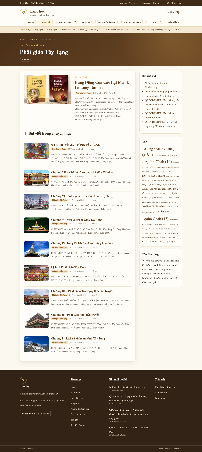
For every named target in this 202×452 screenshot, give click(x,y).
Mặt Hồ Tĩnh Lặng (152, 193)
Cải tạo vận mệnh (132, 22)
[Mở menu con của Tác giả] (160, 22)
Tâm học (37, 11)
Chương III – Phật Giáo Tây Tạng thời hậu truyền (82, 291)
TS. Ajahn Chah (148, 233)
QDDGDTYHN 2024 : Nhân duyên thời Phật (129, 429)
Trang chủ (123, 3)
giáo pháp (170, 172)
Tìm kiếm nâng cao (165, 387)
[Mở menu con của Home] (37, 22)
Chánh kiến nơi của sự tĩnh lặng (164, 167)
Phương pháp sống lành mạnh (160, 30)
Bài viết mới (158, 3)
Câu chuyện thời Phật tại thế (89, 30)
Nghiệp (163, 193)
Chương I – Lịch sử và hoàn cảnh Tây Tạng (78, 338)
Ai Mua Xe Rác (163, 156)
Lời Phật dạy (65, 22)
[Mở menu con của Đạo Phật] (54, 22)
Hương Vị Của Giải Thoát (153, 176)
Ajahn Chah (158, 161)
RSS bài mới (161, 392)
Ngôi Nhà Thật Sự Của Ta (160, 198)
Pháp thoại (85, 22)
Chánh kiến (149, 167)
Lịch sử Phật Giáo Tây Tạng (68, 267)
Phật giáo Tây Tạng (83, 93)
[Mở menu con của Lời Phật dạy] (75, 22)
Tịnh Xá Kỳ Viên (138, 30)
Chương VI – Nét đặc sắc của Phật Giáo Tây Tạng (82, 196)
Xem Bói (166, 238)
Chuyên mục (134, 3)
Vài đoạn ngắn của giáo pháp (151, 238)
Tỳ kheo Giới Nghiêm (170, 233)
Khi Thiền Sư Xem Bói (159, 180)
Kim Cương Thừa (59, 149)
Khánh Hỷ (171, 180)
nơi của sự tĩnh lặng (154, 202)
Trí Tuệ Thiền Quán (171, 229)
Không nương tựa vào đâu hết (166, 185)
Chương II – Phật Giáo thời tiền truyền (75, 315)
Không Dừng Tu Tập (149, 185)
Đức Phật (156, 242)
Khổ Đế (145, 189)
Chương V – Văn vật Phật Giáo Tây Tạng (76, 220)
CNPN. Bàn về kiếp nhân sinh (116, 30)
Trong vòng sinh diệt (156, 229)
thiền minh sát (168, 206)
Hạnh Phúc (170, 176)
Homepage (146, 3)
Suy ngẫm (39, 30)
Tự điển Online (172, 22)
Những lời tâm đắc (107, 22)
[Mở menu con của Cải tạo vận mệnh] (144, 22)
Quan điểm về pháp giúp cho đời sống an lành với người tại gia (128, 398)
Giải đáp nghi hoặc (67, 30)
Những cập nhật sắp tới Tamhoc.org (127, 387)
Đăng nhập (176, 3)
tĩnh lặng (158, 233)
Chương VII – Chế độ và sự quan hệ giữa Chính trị (82, 172)
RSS (168, 3)
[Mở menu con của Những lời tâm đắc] (119, 22)
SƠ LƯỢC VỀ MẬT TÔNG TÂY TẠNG (75, 145)
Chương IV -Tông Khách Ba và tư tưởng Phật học (82, 243)
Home (31, 22)
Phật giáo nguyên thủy (168, 202)
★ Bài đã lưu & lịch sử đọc (35, 413)
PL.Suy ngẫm (51, 30)
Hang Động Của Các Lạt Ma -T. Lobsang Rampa (102, 84)
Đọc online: (146, 242)
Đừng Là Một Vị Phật (167, 242)
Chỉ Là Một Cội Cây (158, 172)
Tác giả (152, 22)
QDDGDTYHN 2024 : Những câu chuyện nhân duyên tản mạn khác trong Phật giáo (162, 104)
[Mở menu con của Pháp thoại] (94, 22)
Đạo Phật (46, 22)
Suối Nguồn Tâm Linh (152, 206)
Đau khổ (174, 238)
